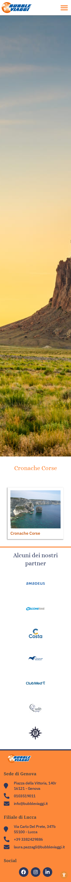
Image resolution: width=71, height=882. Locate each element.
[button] (19, 7)
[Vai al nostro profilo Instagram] (35, 872)
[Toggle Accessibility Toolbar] (64, 875)
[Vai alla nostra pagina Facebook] (23, 872)
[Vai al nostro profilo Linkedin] (47, 872)
